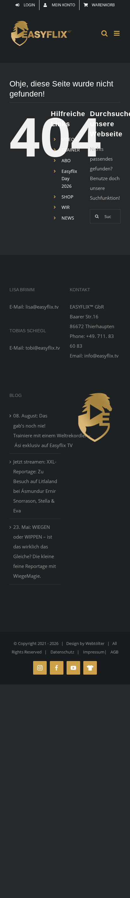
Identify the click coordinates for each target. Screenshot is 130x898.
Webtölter (95, 643)
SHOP (67, 197)
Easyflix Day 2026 (69, 178)
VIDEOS (69, 139)
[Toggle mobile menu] (117, 33)
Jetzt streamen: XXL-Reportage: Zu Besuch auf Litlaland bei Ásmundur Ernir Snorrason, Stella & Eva (35, 486)
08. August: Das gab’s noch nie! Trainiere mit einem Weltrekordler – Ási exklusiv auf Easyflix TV (35, 430)
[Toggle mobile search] (104, 33)
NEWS (68, 218)
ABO (66, 160)
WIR (66, 207)
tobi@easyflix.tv (43, 348)
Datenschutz (62, 652)
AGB (114, 652)
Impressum (93, 652)
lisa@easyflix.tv (42, 307)
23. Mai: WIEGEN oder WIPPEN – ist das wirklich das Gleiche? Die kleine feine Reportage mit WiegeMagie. (34, 551)
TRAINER (71, 150)
